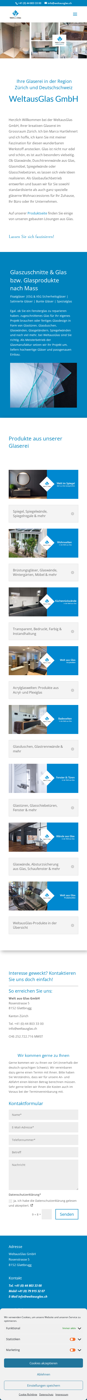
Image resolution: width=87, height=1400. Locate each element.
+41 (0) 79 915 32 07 (31, 1291)
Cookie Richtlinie (28, 1394)
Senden (67, 1214)
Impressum (61, 1394)
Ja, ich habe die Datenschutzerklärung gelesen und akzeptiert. (43, 1203)
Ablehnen (43, 1374)
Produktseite (37, 213)
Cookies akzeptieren (43, 1363)
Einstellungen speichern (43, 1385)
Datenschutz (46, 1394)
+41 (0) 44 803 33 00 (29, 3)
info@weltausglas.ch (32, 1296)
